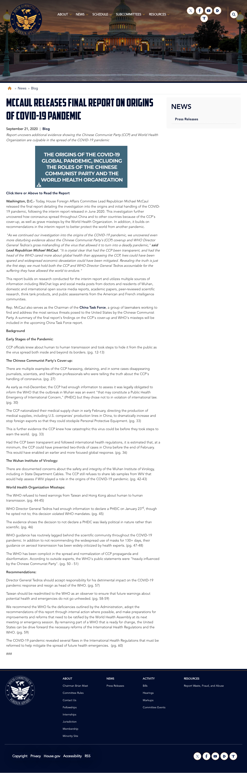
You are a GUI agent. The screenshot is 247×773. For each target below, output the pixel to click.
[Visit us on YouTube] (208, 10)
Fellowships (70, 707)
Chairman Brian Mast (75, 686)
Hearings (148, 693)
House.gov (52, 756)
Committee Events (154, 707)
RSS (88, 756)
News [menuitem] (79, 16)
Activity (149, 679)
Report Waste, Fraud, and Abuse (204, 686)
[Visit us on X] (191, 10)
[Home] (10, 88)
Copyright (19, 756)
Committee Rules (73, 693)
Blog (34, 88)
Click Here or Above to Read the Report (38, 193)
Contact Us (69, 700)
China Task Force (93, 307)
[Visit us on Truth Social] (204, 18)
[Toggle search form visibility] (234, 14)
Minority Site (70, 736)
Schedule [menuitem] (99, 16)
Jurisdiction (70, 722)
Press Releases (186, 119)
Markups (148, 700)
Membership (70, 729)
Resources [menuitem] (156, 16)
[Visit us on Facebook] (199, 10)
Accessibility (72, 756)
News (22, 88)
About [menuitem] (61, 16)
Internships (69, 715)
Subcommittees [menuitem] (127, 16)
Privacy (35, 756)
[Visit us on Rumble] (217, 10)
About (67, 679)
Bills (145, 686)
